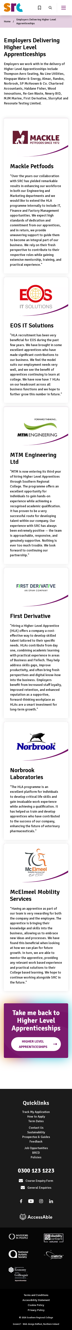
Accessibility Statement (36, 1300)
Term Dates (36, 1121)
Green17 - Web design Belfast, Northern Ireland (36, 1324)
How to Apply (36, 1116)
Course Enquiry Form (39, 1181)
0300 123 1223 (36, 1170)
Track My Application (36, 1112)
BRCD (36, 1153)
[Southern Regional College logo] (13, 7)
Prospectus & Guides (36, 1137)
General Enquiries (39, 1188)
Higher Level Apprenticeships (33, 1044)
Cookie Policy (36, 1305)
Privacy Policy (36, 1310)
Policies (36, 1157)
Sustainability (36, 1132)
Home (7, 21)
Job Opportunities (36, 1148)
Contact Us (36, 1128)
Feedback (36, 1141)
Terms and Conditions (36, 1295)
